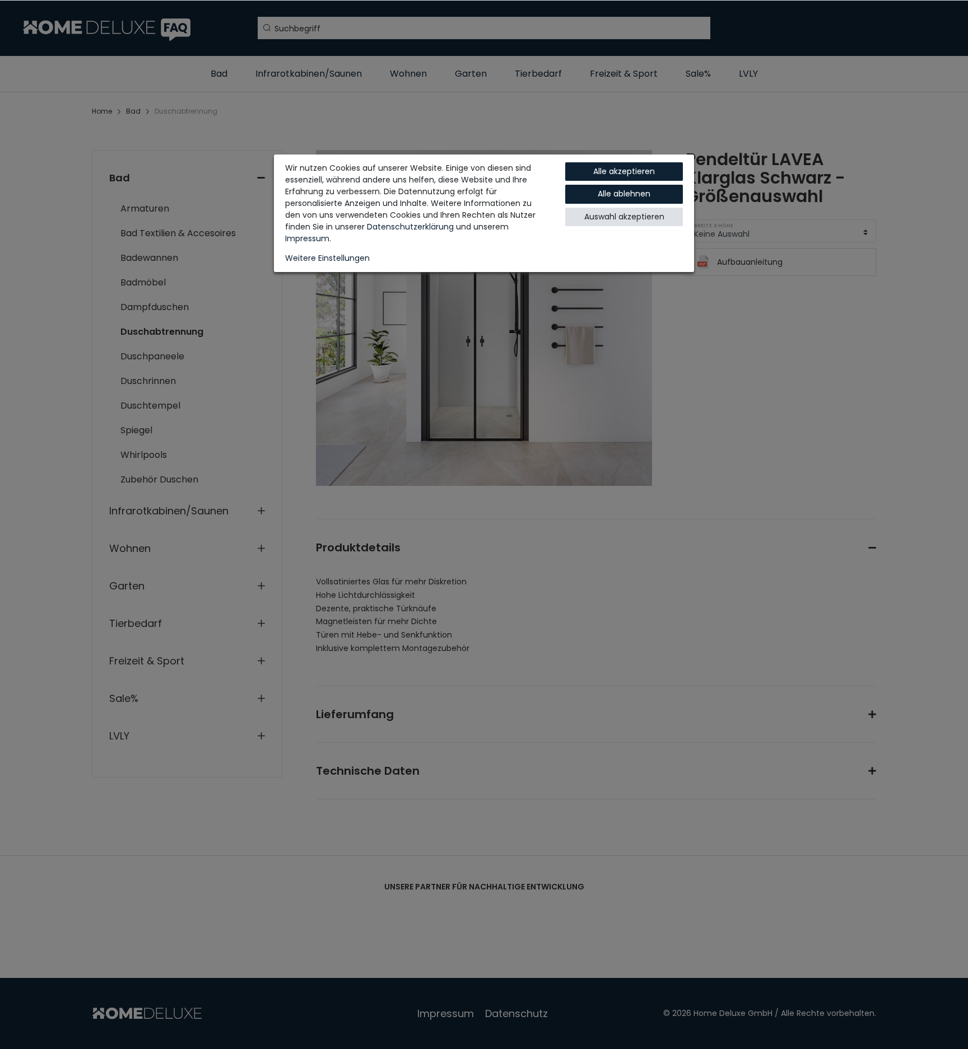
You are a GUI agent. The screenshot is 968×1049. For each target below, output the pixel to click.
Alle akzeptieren (624, 171)
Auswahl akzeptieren (624, 216)
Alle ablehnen (624, 193)
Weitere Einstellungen (327, 258)
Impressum (307, 238)
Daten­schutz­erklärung (410, 226)
